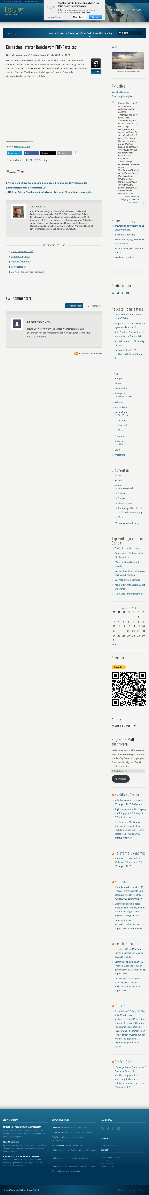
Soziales (119, 440)
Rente (120, 443)
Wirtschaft (120, 454)
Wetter (121, 429)
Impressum (132, 1190)
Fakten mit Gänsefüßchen (76, 1127)
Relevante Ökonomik (130, 853)
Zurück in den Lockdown (127, 548)
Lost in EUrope (125, 943)
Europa (118, 378)
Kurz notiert (124, 425)
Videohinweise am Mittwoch (129, 800)
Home (51, 33)
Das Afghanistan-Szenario (127, 579)
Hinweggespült (18, 266)
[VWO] (58, 17)
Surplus (120, 881)
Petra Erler (123, 1005)
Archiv (118, 475)
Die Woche (123, 415)
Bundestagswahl (126, 488)
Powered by (51, 17)
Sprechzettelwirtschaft (22, 251)
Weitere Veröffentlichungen (128, 523)
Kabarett (119, 402)
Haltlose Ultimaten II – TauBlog (64, 1166)
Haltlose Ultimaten (87, 1166)
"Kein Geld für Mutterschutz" (129, 593)
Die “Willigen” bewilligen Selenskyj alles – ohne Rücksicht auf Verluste (127, 982)
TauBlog (61, 33)
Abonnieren (120, 778)
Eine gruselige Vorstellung (69, 1171)
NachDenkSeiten (127, 794)
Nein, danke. (79, 17)
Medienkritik (121, 407)
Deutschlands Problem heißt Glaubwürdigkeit (22, 1127)
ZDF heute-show (22, 146)
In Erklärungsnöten (20, 256)
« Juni (114, 643)
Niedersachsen (125, 396)
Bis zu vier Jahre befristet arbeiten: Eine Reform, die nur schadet (130, 907)
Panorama (120, 435)
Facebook (123, 292)
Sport (117, 449)
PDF (22, 172)
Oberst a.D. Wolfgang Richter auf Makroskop (129, 199)
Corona (121, 493)
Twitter (118, 292)
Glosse (118, 383)
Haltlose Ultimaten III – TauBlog (64, 1158)
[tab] (74, 305)
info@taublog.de (108, 1166)
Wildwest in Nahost (125, 257)
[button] (14, 153)
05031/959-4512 (108, 1163)
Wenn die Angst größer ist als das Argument (21, 1156)
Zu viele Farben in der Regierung (27, 271)
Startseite (121, 1190)
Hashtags (122, 420)
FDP (30, 160)
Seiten (118, 485)
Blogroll (119, 480)
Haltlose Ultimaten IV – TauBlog (64, 1150)
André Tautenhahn (33, 55)
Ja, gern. (96, 17)
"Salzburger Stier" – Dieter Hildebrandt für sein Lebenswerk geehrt (50, 192)
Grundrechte (121, 388)
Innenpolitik (121, 393)
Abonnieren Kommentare (90, 353)
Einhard (31, 321)
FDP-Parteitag (40, 160)
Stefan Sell (123, 1061)
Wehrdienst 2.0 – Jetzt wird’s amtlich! (78, 1132)
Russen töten (121, 1011)
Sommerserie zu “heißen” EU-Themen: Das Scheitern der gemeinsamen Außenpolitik (129, 965)
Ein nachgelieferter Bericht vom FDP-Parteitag (41, 47)
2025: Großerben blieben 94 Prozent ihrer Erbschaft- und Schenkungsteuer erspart (129, 890)
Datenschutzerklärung (31, 2)
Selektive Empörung (125, 234)
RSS (113, 292)
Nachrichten (15, 160)
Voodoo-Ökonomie (21, 261)
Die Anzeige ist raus (75, 1145)
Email (128, 292)
